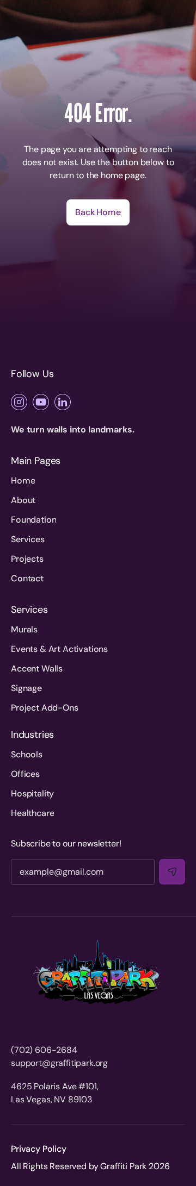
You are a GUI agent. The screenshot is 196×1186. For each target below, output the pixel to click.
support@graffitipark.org (59, 1063)
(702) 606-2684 (44, 1050)
